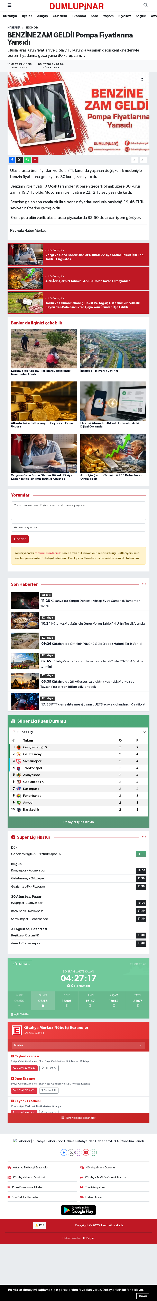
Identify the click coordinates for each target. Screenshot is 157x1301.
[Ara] (145, 5)
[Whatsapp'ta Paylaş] (27, 160)
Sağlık (141, 16)
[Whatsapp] (93, 1152)
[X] (71, 1152)
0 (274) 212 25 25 (26, 1090)
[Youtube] (86, 1152)
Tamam (143, 1296)
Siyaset (124, 16)
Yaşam (108, 16)
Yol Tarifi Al (50, 1068)
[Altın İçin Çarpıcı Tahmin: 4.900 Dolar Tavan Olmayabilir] (113, 453)
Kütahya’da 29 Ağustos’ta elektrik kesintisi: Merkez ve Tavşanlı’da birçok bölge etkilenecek (87, 684)
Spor (94, 16)
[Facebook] (64, 1152)
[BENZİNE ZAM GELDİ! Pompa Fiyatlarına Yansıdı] (79, 113)
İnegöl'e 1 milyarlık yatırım (99, 370)
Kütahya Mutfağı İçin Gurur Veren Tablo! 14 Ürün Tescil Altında (93, 623)
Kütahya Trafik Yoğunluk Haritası (106, 1177)
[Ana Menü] (9, 5)
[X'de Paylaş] (19, 160)
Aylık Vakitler (21, 1014)
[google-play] (79, 1210)
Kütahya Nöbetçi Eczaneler (31, 1167)
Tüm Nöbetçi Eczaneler (80, 1117)
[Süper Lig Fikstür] (144, 837)
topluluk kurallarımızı (48, 553)
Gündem (60, 16)
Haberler (14, 27)
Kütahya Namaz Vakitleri (29, 1177)
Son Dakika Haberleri (25, 1197)
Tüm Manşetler (95, 1187)
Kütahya (10, 16)
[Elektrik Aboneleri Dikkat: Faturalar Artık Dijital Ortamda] (113, 401)
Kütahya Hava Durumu (100, 1167)
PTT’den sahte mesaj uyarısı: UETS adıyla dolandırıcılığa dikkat (93, 704)
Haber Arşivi (93, 1197)
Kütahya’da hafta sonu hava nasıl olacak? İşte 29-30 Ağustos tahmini (91, 663)
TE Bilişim (88, 1238)
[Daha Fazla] (35, 160)
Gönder (20, 539)
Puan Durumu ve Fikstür (27, 1187)
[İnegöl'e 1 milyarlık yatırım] (113, 349)
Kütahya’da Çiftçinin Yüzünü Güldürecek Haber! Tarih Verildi (91, 644)
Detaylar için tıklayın (78, 822)
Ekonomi (79, 16)
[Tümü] (144, 584)
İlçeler (27, 16)
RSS (41, 1225)
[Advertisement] (78, 1272)
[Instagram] (78, 1152)
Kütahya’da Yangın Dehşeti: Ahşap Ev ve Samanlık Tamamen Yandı (90, 603)
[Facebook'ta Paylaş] (12, 160)
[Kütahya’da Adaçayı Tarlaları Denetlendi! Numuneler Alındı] (44, 349)
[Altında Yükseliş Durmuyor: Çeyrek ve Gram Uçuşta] (44, 401)
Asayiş (42, 16)
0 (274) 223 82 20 (26, 1068)
